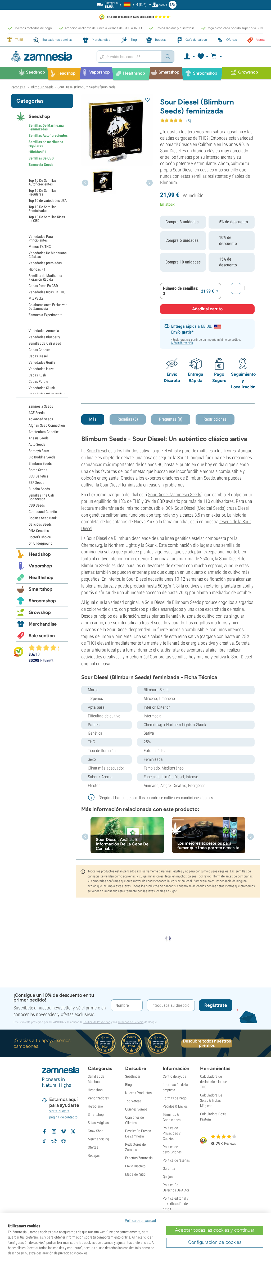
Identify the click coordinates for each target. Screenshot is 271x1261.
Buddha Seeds (39, 489)
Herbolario (95, 1106)
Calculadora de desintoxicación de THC (213, 1081)
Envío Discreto (135, 1166)
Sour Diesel (97, 450)
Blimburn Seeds (200, 478)
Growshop (40, 612)
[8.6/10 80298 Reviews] (46, 647)
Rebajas (94, 1155)
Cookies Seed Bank (43, 518)
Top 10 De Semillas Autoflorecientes (42, 182)
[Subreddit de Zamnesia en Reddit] (54, 1141)
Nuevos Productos (138, 1093)
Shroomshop (42, 601)
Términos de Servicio (130, 1022)
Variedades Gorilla (42, 362)
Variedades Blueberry (44, 337)
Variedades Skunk (42, 388)
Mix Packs (36, 298)
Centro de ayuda (174, 1076)
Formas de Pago (175, 1098)
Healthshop (41, 577)
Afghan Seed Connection (47, 425)
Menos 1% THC (40, 246)
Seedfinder (132, 1076)
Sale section (42, 636)
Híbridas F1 (37, 152)
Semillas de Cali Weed (45, 343)
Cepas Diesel (38, 356)
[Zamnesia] (50, 56)
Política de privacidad (140, 1220)
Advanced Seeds (41, 419)
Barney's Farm (39, 451)
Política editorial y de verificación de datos (175, 1203)
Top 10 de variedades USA (48, 200)
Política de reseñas (176, 1160)
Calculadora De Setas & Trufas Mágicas (211, 1100)
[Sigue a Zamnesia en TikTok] (44, 1141)
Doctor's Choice (40, 537)
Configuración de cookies (214, 1242)
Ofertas (93, 1147)
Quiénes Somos (136, 1109)
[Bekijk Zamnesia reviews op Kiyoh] (18, 651)
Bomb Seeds (38, 470)
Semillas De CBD (41, 158)
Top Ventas (133, 1101)
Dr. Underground (40, 543)
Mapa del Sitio (135, 1174)
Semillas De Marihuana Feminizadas (46, 127)
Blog (128, 1084)
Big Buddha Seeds (42, 457)
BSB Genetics (38, 476)
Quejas (168, 1176)
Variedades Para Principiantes (41, 238)
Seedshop (39, 116)
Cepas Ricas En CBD (43, 286)
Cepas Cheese (39, 350)
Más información (182, 343)
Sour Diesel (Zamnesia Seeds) (175, 494)
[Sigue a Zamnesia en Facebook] (44, 1131)
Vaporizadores (98, 1098)
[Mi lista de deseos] (202, 57)
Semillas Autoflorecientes (48, 135)
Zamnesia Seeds (41, 164)
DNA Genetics (39, 531)
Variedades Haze (41, 369)
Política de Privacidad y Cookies (171, 1133)
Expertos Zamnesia (139, 1158)
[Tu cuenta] (189, 57)
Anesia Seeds (38, 438)
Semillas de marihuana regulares (46, 144)
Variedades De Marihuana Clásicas (48, 255)
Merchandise (43, 624)
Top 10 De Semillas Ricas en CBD (47, 219)
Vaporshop (40, 566)
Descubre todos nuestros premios (207, 1043)
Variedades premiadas (45, 263)
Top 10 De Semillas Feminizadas (42, 209)
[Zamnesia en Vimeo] (63, 1131)
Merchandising (98, 1139)
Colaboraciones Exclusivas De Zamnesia (48, 307)
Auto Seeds (37, 444)
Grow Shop (95, 1131)
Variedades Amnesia (44, 331)
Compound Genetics (43, 511)
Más (92, 419)
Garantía (169, 1168)
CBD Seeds (37, 505)
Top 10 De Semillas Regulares (42, 192)
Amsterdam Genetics (44, 432)
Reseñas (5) (128, 419)
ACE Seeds (36, 413)
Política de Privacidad (96, 1022)
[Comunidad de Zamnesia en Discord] (63, 1141)
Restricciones (215, 419)
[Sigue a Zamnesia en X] (73, 1131)
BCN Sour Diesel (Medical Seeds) (195, 508)
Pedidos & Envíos (175, 1106)
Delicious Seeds (40, 524)
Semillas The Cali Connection (41, 497)
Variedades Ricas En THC (47, 292)
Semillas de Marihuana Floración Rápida (45, 277)
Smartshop (40, 589)
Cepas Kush (37, 375)
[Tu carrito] (218, 57)
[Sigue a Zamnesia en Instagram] (54, 1131)
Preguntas (170, 419)
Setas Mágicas (98, 1123)
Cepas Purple (38, 381)
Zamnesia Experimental (46, 315)
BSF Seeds (36, 482)
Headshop (40, 554)
